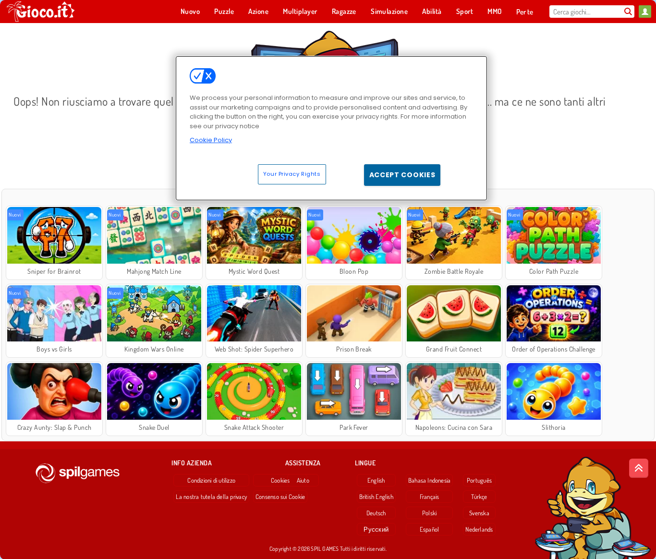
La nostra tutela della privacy (211, 496)
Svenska (479, 513)
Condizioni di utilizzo (211, 480)
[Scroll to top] (638, 468)
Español (429, 529)
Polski (429, 513)
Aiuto (303, 480)
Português (479, 480)
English (376, 480)
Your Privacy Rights (292, 174)
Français (429, 496)
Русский (376, 529)
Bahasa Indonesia (429, 480)
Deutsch (376, 513)
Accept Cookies (402, 175)
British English (376, 496)
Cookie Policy (211, 140)
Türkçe (479, 496)
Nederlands (479, 529)
